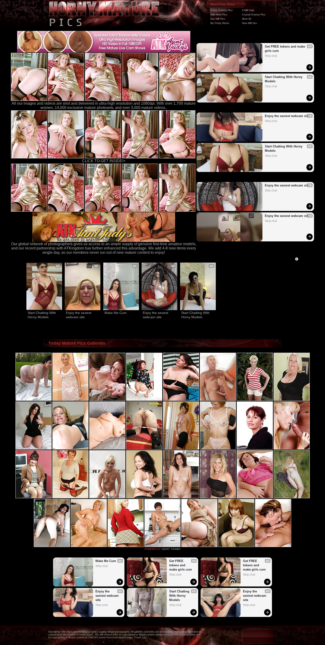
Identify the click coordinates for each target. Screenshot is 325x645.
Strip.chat (271, 56)
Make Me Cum (115, 313)
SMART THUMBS (171, 549)
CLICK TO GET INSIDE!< (103, 161)
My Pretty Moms (219, 23)
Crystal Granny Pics (254, 14)
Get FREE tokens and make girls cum (285, 49)
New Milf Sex (249, 23)
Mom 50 (246, 18)
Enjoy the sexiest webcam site (287, 116)
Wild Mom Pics (218, 14)
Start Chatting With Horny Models (284, 79)
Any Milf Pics (217, 18)
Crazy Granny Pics (221, 10)
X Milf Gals (248, 10)
